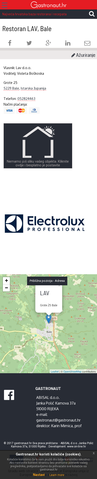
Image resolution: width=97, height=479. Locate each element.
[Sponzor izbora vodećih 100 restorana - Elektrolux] (44, 231)
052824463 (26, 98)
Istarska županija (33, 88)
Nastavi (39, 475)
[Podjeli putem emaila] (87, 43)
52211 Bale (11, 88)
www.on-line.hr (76, 446)
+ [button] (6, 280)
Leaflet (55, 371)
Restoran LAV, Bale (27, 28)
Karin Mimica (62, 425)
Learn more (56, 475)
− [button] (6, 288)
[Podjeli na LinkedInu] (67, 43)
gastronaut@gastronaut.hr (58, 420)
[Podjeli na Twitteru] (29, 43)
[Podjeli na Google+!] (48, 43)
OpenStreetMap (72, 371)
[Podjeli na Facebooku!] (10, 43)
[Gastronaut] (48, 5)
